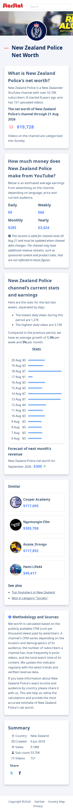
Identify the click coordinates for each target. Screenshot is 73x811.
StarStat (39, 801)
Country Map (56, 801)
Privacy (38, 806)
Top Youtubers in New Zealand (33, 592)
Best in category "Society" (30, 598)
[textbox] (49, 7)
